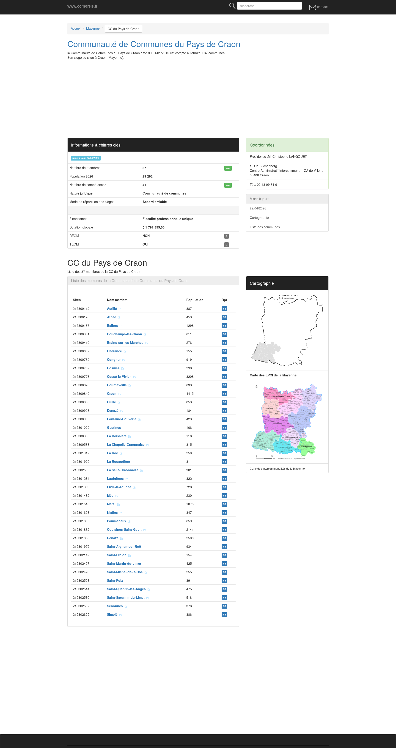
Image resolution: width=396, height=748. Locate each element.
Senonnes (116, 606)
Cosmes (114, 368)
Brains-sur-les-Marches (126, 342)
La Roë (113, 453)
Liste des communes (265, 227)
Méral (112, 504)
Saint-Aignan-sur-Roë (125, 546)
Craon (112, 393)
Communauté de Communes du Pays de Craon (153, 43)
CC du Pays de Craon (123, 28)
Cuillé (112, 402)
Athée (112, 317)
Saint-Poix (116, 580)
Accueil (76, 28)
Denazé (113, 410)
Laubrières (116, 478)
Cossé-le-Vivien (120, 376)
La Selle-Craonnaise (123, 470)
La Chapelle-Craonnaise (126, 444)
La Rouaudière (119, 461)
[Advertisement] (204, 101)
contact (322, 6)
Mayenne (93, 28)
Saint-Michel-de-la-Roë (126, 572)
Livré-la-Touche (120, 487)
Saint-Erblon (117, 555)
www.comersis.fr (82, 6)
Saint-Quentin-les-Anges (127, 589)
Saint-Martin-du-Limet (125, 563)
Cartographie (259, 217)
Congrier (114, 359)
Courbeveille (118, 385)
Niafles (113, 512)
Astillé (113, 308)
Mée (111, 495)
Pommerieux (117, 521)
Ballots (113, 325)
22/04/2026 (258, 208)
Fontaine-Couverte (122, 419)
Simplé (113, 614)
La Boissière (117, 436)
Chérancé (115, 351)
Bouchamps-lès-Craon (125, 334)
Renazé (113, 538)
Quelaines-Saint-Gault (125, 529)
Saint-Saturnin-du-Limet (126, 597)
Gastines (115, 427)
